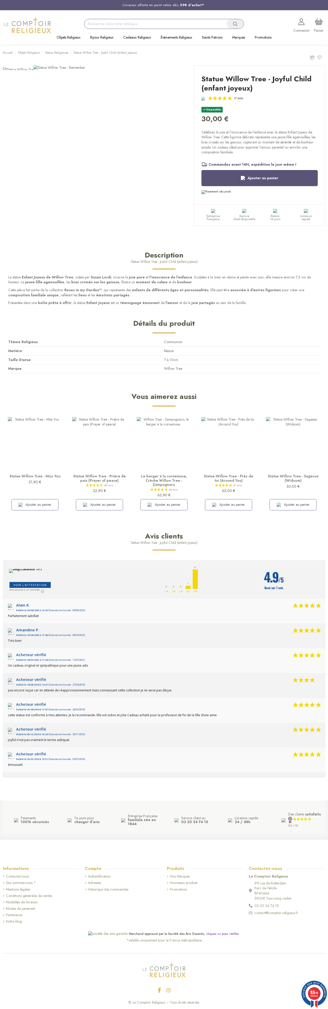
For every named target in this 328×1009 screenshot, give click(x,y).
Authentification (99, 876)
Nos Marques (180, 876)
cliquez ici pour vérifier (222, 934)
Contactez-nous (17, 876)
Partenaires (14, 915)
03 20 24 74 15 (266, 905)
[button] (68, 37)
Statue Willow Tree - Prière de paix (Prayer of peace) (99, 478)
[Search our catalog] (235, 24)
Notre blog (14, 921)
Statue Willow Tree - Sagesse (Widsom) (293, 478)
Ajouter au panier (263, 178)
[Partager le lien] (313, 56)
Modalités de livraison (22, 902)
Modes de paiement (20, 908)
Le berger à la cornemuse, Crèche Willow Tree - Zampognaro (164, 480)
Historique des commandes (108, 889)
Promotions (178, 889)
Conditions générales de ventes (29, 895)
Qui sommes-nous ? (21, 882)
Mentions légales (18, 889)
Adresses (94, 882)
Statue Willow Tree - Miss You (34, 476)
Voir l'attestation (30, 585)
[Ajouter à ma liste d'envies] (321, 56)
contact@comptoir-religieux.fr (276, 912)
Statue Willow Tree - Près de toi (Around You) (228, 478)
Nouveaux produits (184, 882)
